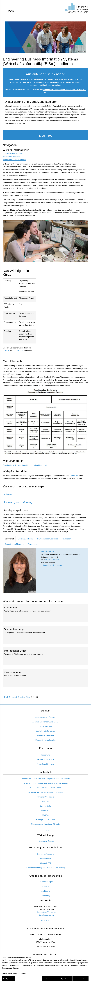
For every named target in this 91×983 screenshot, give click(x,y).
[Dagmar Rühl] (19, 570)
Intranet (46, 830)
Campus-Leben (45, 678)
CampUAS (74, 476)
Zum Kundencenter (46, 915)
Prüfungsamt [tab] (67, 539)
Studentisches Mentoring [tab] (14, 544)
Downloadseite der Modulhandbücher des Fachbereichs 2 (25, 465)
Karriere (45, 886)
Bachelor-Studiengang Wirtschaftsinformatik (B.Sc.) (64, 89)
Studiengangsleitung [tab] (25, 539)
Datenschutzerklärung (10, 973)
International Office (45, 656)
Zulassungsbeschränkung (18, 502)
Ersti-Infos (45, 135)
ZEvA (7, 351)
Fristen (8, 494)
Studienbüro (45, 613)
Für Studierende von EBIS (13, 154)
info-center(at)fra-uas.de (46, 912)
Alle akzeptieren (80, 979)
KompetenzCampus (46, 841)
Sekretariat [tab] (9, 539)
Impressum (24, 973)
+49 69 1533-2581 (52, 560)
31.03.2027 (18, 351)
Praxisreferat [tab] (33, 544)
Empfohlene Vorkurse (11, 157)
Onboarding (45, 896)
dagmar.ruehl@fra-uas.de (52, 565)
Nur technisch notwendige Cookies (57, 979)
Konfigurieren (8, 979)
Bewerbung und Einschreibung (14, 159)
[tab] (45, 494)
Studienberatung (45, 635)
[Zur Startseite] (76, 8)
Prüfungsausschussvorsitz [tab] (47, 539)
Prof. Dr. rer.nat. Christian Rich (17, 697)
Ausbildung (45, 891)
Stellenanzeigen (46, 882)
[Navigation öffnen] (4, 11)
